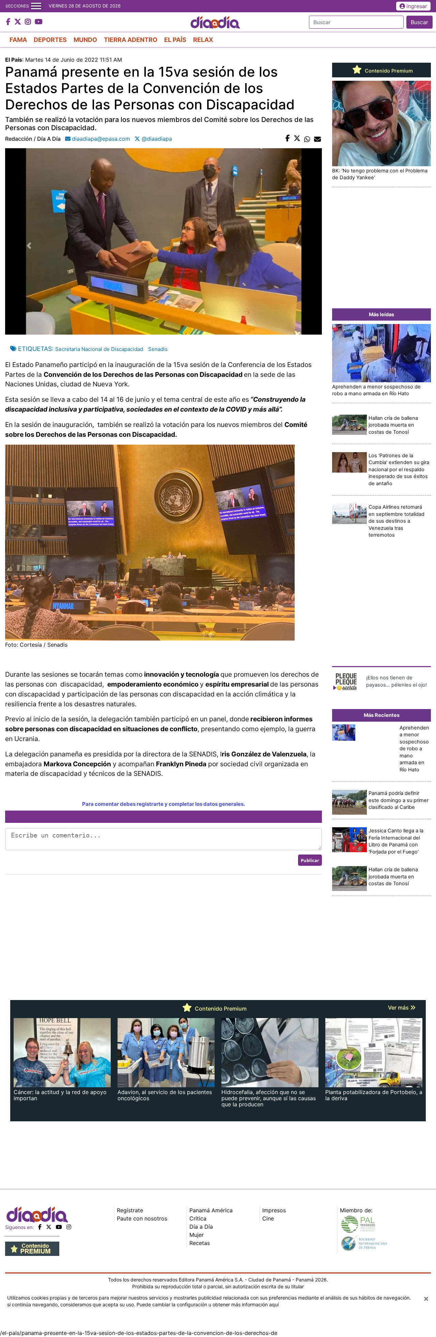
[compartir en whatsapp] (307, 138)
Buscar (419, 22)
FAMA (18, 39)
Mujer (196, 1234)
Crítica (197, 1218)
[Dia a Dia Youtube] (39, 22)
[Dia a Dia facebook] (9, 22)
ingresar (416, 6)
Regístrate (130, 1210)
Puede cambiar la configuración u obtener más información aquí (208, 1304)
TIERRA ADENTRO (130, 39)
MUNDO (85, 39)
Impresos (274, 1210)
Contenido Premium (388, 71)
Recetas (199, 1243)
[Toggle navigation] (36, 6)
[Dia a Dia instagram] (29, 22)
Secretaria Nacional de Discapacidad (99, 349)
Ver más (399, 1007)
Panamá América (211, 1210)
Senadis (158, 349)
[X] (48, 1227)
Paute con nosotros (142, 1218)
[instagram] (68, 1227)
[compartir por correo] (317, 138)
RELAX (203, 39)
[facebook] (40, 1227)
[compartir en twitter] (297, 138)
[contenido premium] (32, 1248)
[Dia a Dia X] (18, 22)
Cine (268, 1218)
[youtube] (59, 1227)
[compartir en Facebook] (288, 138)
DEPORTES (50, 39)
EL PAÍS (175, 39)
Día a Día (201, 1226)
